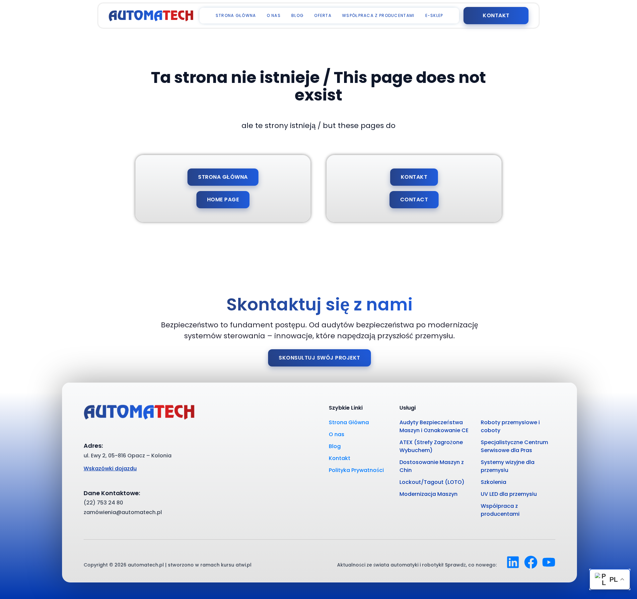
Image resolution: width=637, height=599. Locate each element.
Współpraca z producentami (378, 15)
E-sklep (434, 15)
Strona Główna (236, 15)
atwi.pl (243, 565)
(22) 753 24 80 (103, 502)
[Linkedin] (513, 562)
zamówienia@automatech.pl (123, 512)
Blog (297, 15)
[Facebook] (530, 562)
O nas (274, 15)
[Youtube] (548, 562)
